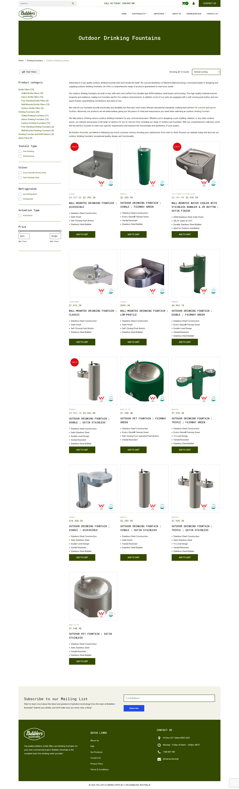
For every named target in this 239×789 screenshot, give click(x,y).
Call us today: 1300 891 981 (119, 3)
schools (201, 107)
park (176, 118)
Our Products (96, 752)
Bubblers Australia (80, 132)
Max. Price (54, 241)
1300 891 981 (169, 752)
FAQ (92, 746)
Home (21, 60)
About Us (94, 740)
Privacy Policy (96, 764)
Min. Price (22, 241)
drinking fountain (201, 111)
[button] (82, 234)
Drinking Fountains (35, 60)
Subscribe (134, 708)
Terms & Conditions (99, 769)
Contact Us (209, 3)
